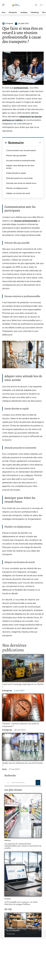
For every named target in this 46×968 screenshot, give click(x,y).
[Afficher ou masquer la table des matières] (32, 142)
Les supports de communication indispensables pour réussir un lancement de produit (22, 845)
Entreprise (7, 690)
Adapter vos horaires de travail (18, 193)
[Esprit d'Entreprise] (16, 5)
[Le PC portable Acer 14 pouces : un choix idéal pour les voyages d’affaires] (23, 874)
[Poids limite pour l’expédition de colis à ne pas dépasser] (23, 925)
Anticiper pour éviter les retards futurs (21, 183)
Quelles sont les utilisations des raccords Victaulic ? (22, 764)
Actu (4, 769)
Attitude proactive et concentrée (19, 178)
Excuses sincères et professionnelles (20, 160)
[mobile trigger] (4, 5)
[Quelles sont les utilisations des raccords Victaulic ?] (23, 747)
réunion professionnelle (25, 220)
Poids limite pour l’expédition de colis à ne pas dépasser (23, 929)
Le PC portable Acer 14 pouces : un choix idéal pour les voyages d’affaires (21, 903)
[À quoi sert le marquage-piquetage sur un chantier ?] (23, 668)
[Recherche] (36, 5)
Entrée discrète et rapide (16, 173)
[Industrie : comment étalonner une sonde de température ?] (23, 707)
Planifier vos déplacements (17, 188)
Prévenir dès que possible (16, 155)
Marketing (7, 840)
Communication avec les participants (21, 150)
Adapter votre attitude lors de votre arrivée (20, 166)
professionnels (21, 87)
